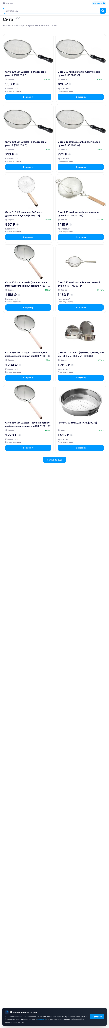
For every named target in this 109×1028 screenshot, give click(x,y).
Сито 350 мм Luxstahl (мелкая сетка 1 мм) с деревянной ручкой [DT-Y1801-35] (28, 354)
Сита (54, 25)
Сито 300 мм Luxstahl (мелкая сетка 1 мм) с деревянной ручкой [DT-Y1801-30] (26, 284)
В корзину (28, 97)
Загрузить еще (54, 460)
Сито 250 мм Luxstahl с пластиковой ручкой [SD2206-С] (79, 73)
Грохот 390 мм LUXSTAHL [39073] (77, 422)
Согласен (97, 1016)
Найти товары (11, 11)
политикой (41, 1019)
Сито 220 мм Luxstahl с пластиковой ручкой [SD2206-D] (26, 73)
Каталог (7, 25)
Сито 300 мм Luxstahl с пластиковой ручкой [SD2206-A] (79, 143)
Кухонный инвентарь (38, 25)
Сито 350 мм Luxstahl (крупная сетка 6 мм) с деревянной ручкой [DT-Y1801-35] (28, 424)
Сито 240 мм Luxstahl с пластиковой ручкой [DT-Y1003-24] (79, 284)
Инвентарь (19, 25)
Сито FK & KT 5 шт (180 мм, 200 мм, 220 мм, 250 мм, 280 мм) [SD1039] (81, 354)
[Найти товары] (103, 11)
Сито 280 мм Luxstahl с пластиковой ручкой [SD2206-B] (26, 143)
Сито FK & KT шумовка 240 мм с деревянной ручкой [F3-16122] (23, 214)
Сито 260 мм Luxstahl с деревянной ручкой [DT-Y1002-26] (78, 214)
